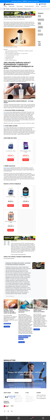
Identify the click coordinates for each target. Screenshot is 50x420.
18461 (32, 123)
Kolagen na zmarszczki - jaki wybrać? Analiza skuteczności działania (40, 310)
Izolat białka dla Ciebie (9, 57)
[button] (31, 417)
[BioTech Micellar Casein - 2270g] (26, 191)
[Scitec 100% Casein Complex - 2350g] (10, 216)
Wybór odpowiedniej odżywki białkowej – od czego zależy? (16, 53)
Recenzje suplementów (29, 6)
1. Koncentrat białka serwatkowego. (12, 54)
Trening (5, 6)
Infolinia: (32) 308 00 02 (41, 395)
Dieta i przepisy (20, 6)
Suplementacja (12, 6)
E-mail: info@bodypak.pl (41, 398)
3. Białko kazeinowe (9, 58)
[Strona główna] (4, 9)
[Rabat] (19, 13)
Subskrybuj (38, 380)
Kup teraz (10, 159)
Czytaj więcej (6, 326)
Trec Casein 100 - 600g (10, 196)
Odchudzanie (43, 6)
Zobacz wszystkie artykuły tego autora (18, 254)
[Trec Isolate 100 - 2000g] (10, 145)
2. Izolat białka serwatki (9, 56)
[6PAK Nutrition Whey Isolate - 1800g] (26, 145)
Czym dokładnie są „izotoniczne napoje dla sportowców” (24, 311)
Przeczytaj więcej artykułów (9, 258)
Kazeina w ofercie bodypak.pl (10, 60)
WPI (4, 127)
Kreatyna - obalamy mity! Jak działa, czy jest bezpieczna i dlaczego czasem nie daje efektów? (10, 311)
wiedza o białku (39, 44)
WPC (5, 112)
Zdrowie (37, 6)
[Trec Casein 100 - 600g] (10, 191)
